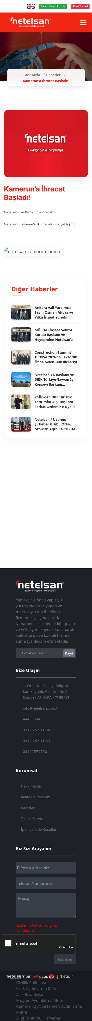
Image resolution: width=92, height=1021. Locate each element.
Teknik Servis (32, 818)
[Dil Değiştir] (31, 6)
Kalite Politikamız (35, 796)
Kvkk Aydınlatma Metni (37, 988)
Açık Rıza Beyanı (31, 994)
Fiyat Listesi (80, 6)
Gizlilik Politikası (31, 982)
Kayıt (69, 653)
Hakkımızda (31, 786)
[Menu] (83, 22)
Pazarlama (30, 807)
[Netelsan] (31, 22)
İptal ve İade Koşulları (39, 829)
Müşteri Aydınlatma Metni (40, 1000)
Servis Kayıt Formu (53, 6)
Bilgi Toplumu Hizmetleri (39, 1018)
